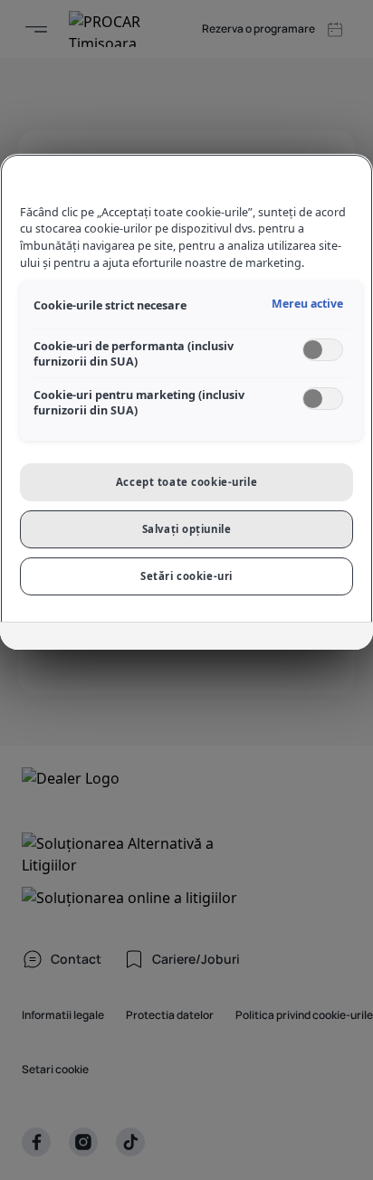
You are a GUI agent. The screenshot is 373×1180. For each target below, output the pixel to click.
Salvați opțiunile (187, 529)
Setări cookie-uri (186, 576)
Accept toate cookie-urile (186, 482)
